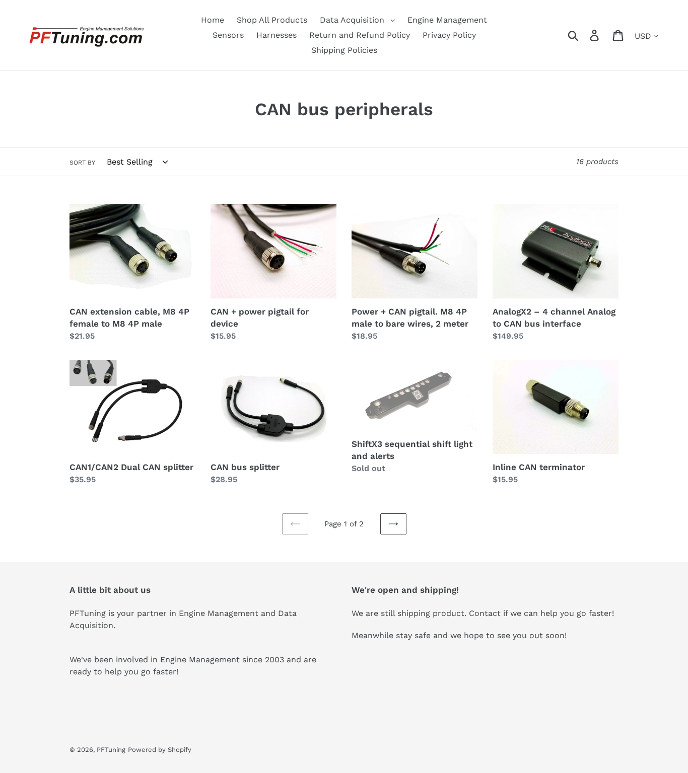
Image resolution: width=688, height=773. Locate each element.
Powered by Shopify (159, 749)
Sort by (82, 162)
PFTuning (111, 749)
